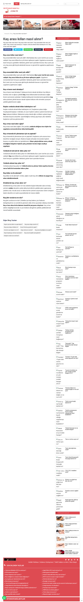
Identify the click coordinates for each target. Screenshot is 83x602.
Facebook (8, 49)
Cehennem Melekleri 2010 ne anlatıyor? (15, 570)
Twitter (19, 49)
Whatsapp (29, 49)
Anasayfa (7, 33)
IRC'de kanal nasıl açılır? (11, 572)
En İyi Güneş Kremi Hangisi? (12, 16)
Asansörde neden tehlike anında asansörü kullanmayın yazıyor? (60, 583)
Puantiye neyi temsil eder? (50, 587)
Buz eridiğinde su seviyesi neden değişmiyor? (17, 576)
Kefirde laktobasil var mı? (50, 579)
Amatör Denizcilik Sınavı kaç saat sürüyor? (54, 574)
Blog (11, 33)
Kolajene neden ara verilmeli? (11, 235)
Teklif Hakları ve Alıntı (61, 562)
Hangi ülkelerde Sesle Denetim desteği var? (16, 585)
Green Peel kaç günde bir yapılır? (28, 227)
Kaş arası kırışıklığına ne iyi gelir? (43, 230)
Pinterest (49, 49)
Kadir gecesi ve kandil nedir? (50, 572)
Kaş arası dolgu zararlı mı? (31, 224)
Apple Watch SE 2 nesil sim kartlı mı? (52, 570)
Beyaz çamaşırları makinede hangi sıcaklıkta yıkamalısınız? (21, 587)
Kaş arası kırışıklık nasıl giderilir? (32, 232)
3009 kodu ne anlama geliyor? (51, 589)
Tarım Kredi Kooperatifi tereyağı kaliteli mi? (16, 583)
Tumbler (39, 49)
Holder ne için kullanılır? (11, 592)
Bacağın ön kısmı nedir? (49, 581)
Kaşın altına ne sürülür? (27, 230)
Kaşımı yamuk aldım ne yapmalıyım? (13, 224)
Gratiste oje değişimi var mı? (11, 230)
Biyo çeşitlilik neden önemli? (12, 594)
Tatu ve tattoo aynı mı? (11, 589)
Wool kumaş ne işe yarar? (12, 581)
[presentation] (57, 4)
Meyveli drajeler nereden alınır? (51, 594)
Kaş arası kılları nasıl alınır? (20, 33)
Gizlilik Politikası (33, 562)
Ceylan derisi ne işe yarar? (27, 3)
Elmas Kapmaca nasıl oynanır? (13, 574)
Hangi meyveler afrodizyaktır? (51, 585)
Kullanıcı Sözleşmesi (46, 562)
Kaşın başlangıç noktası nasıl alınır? (13, 232)
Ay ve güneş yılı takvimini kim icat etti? (15, 579)
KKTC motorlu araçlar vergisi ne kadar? (53, 576)
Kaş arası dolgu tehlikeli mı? (11, 227)
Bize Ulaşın (73, 562)
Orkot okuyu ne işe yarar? (50, 592)
